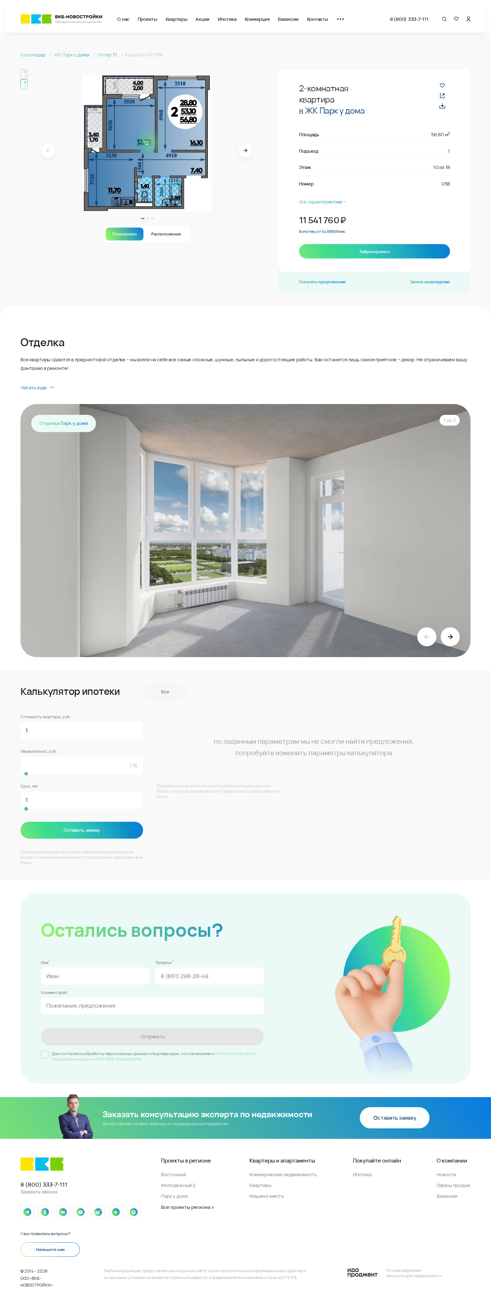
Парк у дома (174, 1196)
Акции (203, 19)
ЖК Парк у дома (72, 54)
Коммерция (257, 19)
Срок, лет (29, 786)
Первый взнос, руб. (38, 751)
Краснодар (33, 54)
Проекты (147, 19)
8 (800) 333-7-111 (409, 19)
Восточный (173, 1174)
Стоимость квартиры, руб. (45, 716)
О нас (123, 19)
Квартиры (177, 19)
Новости (446, 1174)
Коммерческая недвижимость (283, 1174)
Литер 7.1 (107, 54)
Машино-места (266, 1196)
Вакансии (288, 19)
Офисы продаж (454, 1185)
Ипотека (227, 19)
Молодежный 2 (178, 1185)
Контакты (317, 19)
